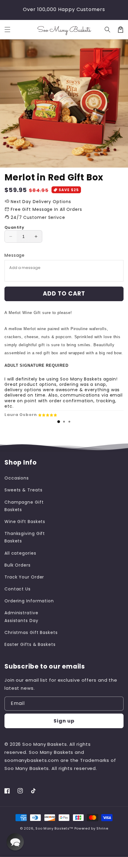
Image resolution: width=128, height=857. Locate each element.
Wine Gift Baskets (24, 522)
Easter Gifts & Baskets (30, 644)
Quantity (14, 227)
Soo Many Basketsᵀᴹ (54, 828)
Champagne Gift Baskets (24, 506)
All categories (20, 553)
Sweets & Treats (23, 490)
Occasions (16, 478)
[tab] (58, 421)
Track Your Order (24, 577)
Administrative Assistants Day (21, 616)
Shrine (102, 828)
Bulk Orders (17, 565)
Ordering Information (29, 601)
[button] (7, 29)
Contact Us (17, 589)
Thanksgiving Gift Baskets (24, 537)
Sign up (64, 720)
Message (14, 255)
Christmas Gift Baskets (31, 632)
